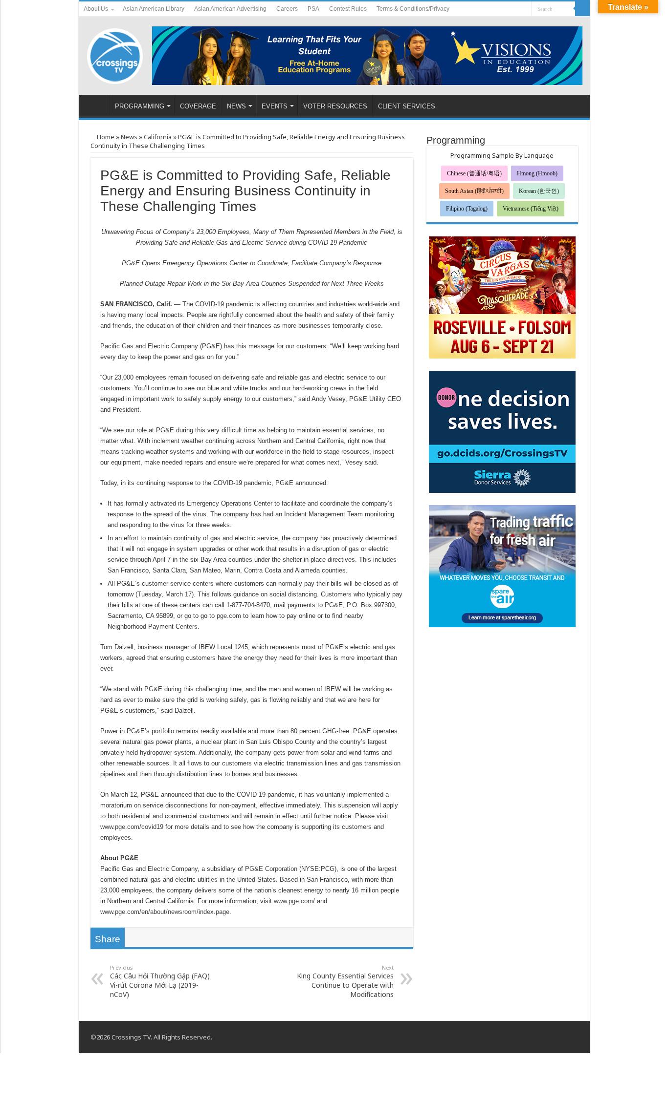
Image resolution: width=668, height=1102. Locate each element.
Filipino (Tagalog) (467, 208)
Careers (287, 8)
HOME (96, 105)
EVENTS (275, 106)
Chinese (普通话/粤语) (474, 173)
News (129, 136)
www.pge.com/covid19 (131, 826)
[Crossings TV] (115, 53)
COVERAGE (198, 106)
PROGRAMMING (139, 106)
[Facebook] (505, 9)
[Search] (582, 8)
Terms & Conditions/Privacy (413, 8)
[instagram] (524, 9)
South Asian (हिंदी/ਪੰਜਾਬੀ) (474, 191)
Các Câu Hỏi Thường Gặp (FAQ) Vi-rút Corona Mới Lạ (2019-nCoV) (160, 981)
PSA (313, 8)
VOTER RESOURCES (335, 106)
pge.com (229, 615)
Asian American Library (153, 8)
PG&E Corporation (271, 868)
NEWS (236, 106)
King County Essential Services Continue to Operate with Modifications (345, 981)
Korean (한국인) (539, 191)
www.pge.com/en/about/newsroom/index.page (164, 911)
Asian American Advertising (230, 8)
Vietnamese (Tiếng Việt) (530, 208)
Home (104, 136)
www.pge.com (293, 901)
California (158, 136)
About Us (96, 8)
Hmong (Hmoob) (537, 173)
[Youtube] (514, 9)
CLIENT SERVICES (406, 106)
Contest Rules (348, 8)
